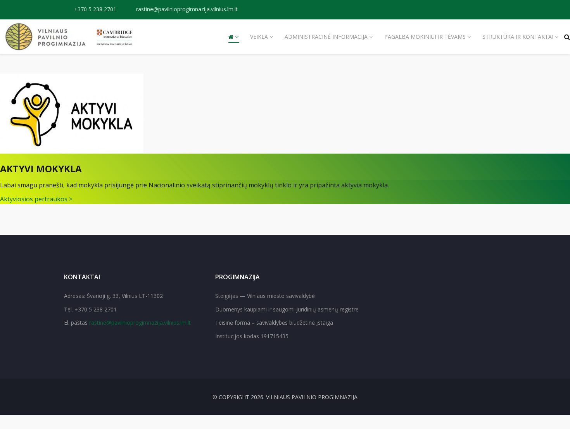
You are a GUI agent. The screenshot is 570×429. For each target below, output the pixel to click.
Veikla (259, 36)
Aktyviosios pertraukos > (36, 199)
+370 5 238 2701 (95, 9)
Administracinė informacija (326, 36)
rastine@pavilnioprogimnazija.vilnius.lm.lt (187, 9)
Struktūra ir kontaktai (517, 36)
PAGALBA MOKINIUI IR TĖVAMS (425, 36)
